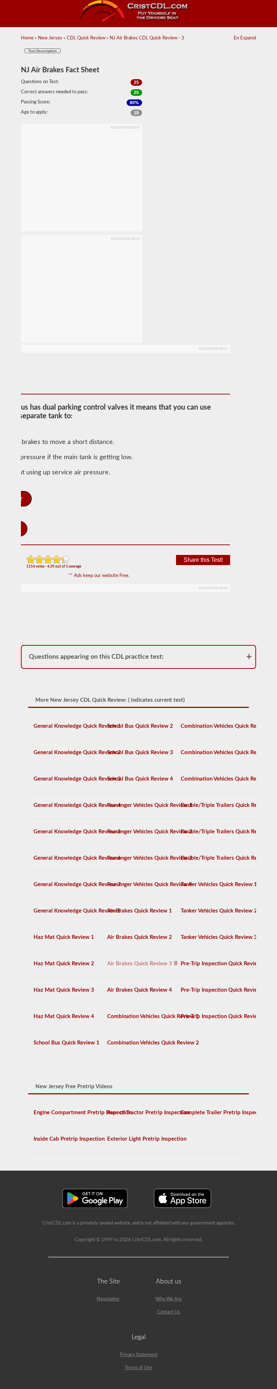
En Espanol (245, 38)
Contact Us (168, 1312)
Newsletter (108, 1299)
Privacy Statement (139, 1354)
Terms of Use (138, 1368)
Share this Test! (203, 560)
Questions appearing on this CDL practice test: (96, 657)
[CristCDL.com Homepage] (138, 20)
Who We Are (168, 1299)
